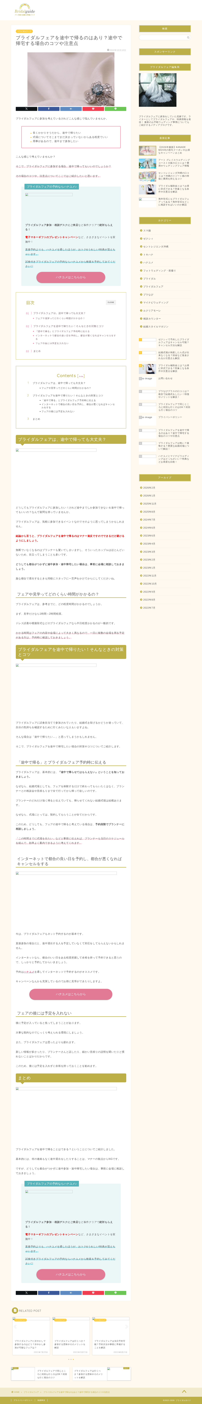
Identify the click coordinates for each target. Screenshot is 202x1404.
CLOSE (111, 302)
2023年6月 (149, 535)
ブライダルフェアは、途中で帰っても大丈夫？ (59, 313)
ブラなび (148, 294)
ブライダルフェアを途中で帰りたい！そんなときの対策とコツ (68, 326)
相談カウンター (152, 318)
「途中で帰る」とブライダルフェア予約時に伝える (63, 331)
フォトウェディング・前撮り (159, 270)
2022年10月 (150, 583)
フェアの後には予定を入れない (52, 343)
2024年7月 (149, 519)
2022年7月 (149, 607)
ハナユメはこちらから (71, 277)
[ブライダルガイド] (25, 18)
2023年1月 (149, 567)
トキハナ (148, 254)
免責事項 (41, 1400)
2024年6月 (149, 527)
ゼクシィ (148, 238)
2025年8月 (149, 511)
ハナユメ (29, 971)
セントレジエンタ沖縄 (156, 246)
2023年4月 (149, 543)
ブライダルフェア (24, 31)
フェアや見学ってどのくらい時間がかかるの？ (60, 318)
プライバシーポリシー (23, 1400)
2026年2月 (149, 487)
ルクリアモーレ (152, 310)
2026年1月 (149, 495)
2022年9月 (149, 591)
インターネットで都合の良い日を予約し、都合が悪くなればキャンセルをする (76, 337)
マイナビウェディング (156, 302)
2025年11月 (150, 503)
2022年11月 (150, 575)
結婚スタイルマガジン (156, 326)
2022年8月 (149, 599)
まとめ (37, 351)
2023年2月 (149, 559)
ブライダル (149, 278)
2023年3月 (149, 551)
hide (81, 376)
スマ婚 (147, 230)
